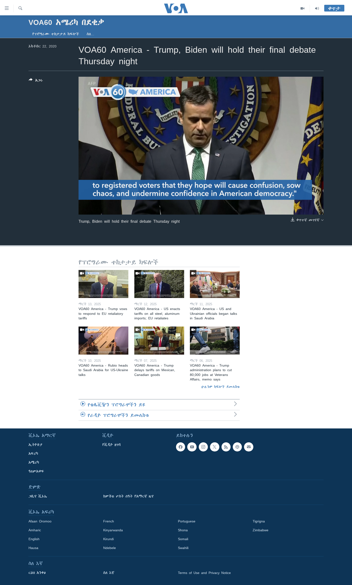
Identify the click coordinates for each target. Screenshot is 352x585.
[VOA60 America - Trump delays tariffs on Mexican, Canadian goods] (159, 341)
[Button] (36, 81)
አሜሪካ (33, 462)
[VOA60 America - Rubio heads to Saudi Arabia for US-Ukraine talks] (103, 341)
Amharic (34, 530)
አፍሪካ (33, 453)
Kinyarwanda (113, 530)
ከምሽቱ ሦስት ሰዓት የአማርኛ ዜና (128, 496)
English (34, 539)
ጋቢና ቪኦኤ (37, 496)
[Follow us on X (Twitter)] (214, 446)
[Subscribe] (248, 446)
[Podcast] (237, 446)
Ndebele (109, 548)
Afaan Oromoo (39, 521)
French (108, 521)
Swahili (183, 548)
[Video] (302, 8)
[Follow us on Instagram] (203, 446)
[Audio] (317, 8)
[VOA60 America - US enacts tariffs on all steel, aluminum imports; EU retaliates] (159, 284)
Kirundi (108, 539)
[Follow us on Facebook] (180, 446)
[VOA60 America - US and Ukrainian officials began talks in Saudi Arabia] (215, 284)
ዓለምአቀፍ (36, 471)
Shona (183, 530)
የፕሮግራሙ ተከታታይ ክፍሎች (55, 34)
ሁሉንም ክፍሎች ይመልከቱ (220, 387)
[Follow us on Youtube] (191, 446)
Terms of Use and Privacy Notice (204, 573)
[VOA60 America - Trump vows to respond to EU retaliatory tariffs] (103, 284)
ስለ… (90, 34)
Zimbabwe (260, 530)
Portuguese (186, 521)
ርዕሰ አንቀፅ (37, 573)
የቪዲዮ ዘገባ (111, 445)
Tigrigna (259, 521)
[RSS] (226, 446)
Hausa (33, 548)
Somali (183, 539)
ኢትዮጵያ (35, 445)
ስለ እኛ (108, 573)
